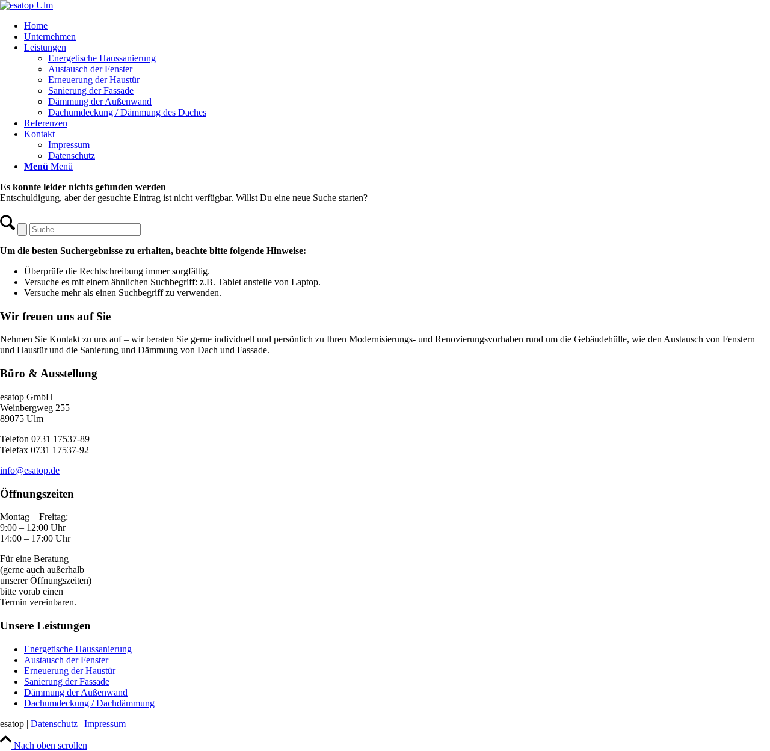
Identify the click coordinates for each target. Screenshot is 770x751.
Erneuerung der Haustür (70, 671)
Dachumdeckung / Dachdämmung (89, 703)
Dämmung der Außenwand (76, 692)
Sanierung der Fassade (66, 681)
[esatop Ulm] (26, 5)
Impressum (105, 724)
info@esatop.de (30, 470)
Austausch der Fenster (66, 660)
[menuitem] (397, 25)
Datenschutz (54, 724)
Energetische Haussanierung (78, 649)
